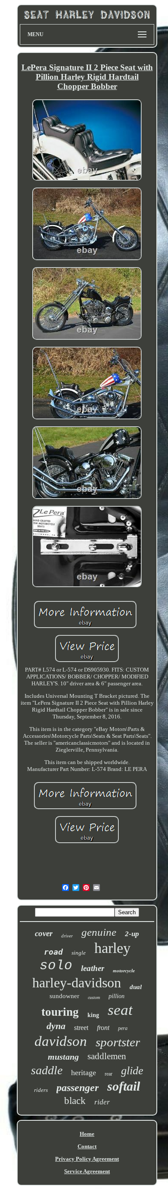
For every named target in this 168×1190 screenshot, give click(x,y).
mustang (63, 1056)
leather (92, 968)
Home (87, 1134)
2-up (132, 934)
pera (123, 1028)
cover (44, 933)
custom (94, 997)
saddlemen (106, 1056)
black (75, 1100)
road (53, 951)
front (103, 1027)
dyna (56, 1025)
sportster (118, 1042)
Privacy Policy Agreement (87, 1159)
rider (102, 1102)
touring (60, 1011)
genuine (98, 932)
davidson (60, 1041)
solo (56, 965)
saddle (46, 1070)
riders (41, 1090)
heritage (83, 1072)
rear (108, 1074)
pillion (116, 996)
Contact (87, 1146)
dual (136, 986)
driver (67, 935)
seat (120, 1010)
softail (123, 1086)
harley (112, 948)
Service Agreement (87, 1171)
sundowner (64, 996)
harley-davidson (76, 982)
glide (132, 1070)
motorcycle (124, 970)
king (93, 1015)
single (79, 953)
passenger (77, 1087)
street (81, 1027)
